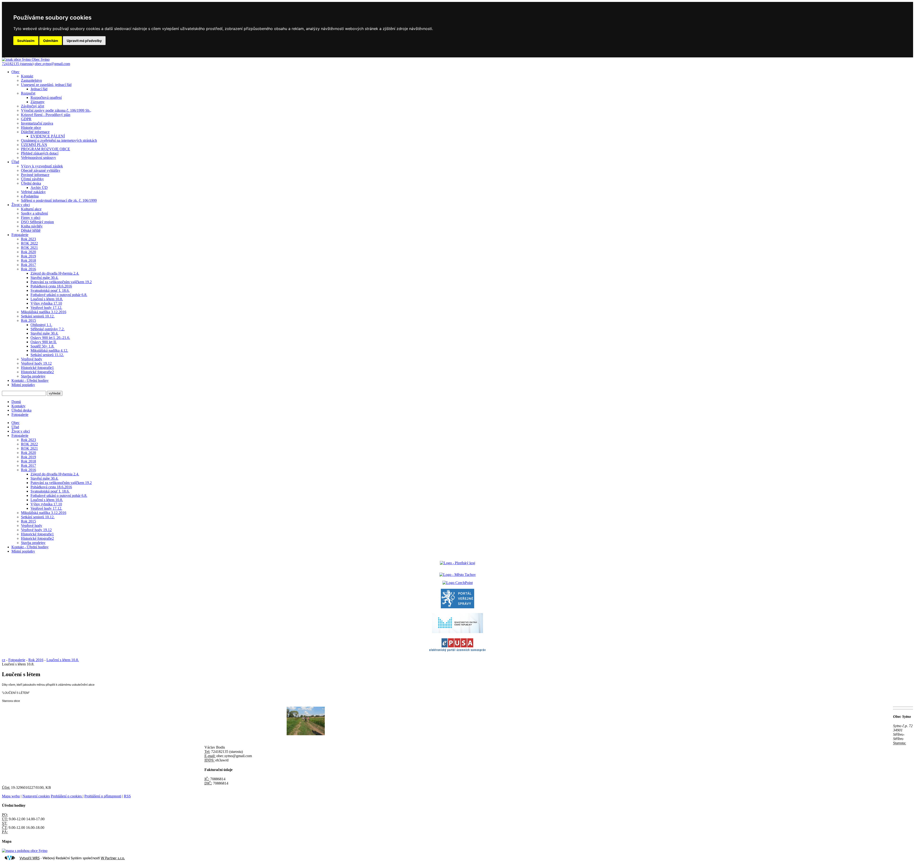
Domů (16, 402)
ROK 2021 (29, 248)
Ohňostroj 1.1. (41, 325)
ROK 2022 (29, 243)
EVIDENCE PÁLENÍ (47, 136)
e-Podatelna (30, 196)
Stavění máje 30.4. (44, 278)
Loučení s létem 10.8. (46, 299)
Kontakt (27, 76)
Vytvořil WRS (30, 858)
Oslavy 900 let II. (43, 342)
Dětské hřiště (31, 230)
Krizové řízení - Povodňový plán (45, 115)
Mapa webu (11, 796)
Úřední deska (31, 183)
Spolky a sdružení (34, 213)
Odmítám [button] (50, 41)
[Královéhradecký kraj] (457, 563)
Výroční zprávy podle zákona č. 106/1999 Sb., (56, 110)
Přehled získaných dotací (39, 153)
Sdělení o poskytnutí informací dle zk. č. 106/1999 (59, 200)
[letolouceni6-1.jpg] (306, 734)
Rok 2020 (28, 252)
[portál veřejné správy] (457, 607)
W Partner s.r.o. (113, 858)
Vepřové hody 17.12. (46, 308)
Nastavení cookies (36, 796)
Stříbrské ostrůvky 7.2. (47, 329)
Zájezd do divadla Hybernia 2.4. (54, 273)
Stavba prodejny (33, 376)
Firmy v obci (30, 218)
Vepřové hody (31, 359)
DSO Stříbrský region (37, 222)
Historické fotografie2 (37, 372)
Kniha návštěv (32, 226)
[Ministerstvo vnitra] (457, 632)
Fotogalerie (19, 235)
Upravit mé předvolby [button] (84, 41)
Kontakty (18, 406)
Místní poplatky (23, 385)
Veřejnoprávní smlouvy (38, 158)
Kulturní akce (31, 209)
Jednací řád (38, 89)
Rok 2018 (28, 260)
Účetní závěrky (32, 179)
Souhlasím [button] (26, 41)
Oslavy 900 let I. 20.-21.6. (50, 338)
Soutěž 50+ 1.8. (42, 346)
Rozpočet (28, 93)
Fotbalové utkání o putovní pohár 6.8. (58, 295)
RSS (127, 796)
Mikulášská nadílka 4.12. (49, 350)
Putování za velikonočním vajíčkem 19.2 (61, 282)
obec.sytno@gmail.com (52, 64)
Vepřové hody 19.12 (36, 363)
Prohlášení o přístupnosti (102, 796)
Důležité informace (35, 132)
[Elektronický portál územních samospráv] (457, 652)
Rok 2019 (28, 256)
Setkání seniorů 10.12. (38, 316)
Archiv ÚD (39, 188)
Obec (15, 72)
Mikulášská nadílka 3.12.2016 (43, 312)
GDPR (26, 119)
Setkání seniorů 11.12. (47, 355)
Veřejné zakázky (33, 192)
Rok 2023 (28, 239)
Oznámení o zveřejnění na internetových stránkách (59, 140)
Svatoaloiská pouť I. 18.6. (50, 290)
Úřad (15, 162)
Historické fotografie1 (37, 368)
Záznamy (37, 102)
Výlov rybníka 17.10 (46, 303)
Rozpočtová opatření (46, 98)
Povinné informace (35, 175)
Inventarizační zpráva (37, 123)
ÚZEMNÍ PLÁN (34, 145)
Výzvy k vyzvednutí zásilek (42, 166)
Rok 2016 (28, 269)
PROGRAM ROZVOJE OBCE (45, 149)
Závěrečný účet (32, 106)
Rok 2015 (28, 320)
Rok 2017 (28, 265)
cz (3, 660)
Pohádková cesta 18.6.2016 (51, 286)
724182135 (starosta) (18, 64)
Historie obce (31, 128)
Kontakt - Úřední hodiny (30, 380)
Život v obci (20, 205)
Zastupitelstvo (31, 80)
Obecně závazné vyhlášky (40, 170)
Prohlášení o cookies (67, 796)
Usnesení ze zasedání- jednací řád (46, 85)
